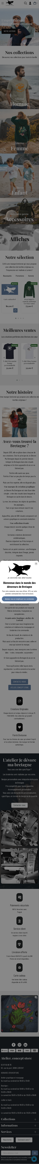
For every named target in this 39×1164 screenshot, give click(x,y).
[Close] (36, 563)
